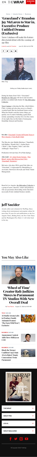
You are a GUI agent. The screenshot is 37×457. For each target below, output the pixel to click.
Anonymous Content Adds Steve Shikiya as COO (10, 337)
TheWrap (7, 408)
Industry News (17, 14)
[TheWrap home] (16, 2)
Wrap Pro (7, 416)
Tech (3, 313)
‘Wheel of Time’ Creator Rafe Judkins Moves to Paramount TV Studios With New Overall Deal (18, 295)
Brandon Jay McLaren (9, 97)
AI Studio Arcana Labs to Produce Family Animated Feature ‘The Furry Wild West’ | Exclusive (11, 320)
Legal (6, 423)
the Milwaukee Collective (25, 185)
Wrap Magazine (10, 431)
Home (8, 14)
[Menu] (4, 2)
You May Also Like (15, 257)
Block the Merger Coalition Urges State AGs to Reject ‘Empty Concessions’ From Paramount (10, 355)
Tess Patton (10, 306)
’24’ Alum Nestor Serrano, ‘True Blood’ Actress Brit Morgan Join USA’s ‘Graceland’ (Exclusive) (16, 159)
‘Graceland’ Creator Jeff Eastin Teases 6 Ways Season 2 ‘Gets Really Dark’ (18, 135)
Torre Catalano (6, 106)
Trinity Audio (20, 88)
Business (28, 14)
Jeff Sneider (12, 46)
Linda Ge (4, 46)
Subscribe (30, 2)
